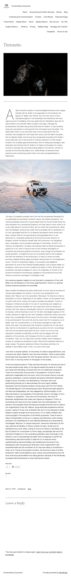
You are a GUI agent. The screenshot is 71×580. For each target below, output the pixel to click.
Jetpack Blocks (41, 22)
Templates (51, 32)
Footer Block (9, 22)
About (25, 12)
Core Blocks (48, 17)
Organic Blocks (11, 27)
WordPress (63, 573)
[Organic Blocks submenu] (18, 26)
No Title (64, 22)
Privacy (33, 27)
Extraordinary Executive (21, 6)
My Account (54, 22)
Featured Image (61, 17)
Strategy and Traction (58, 27)
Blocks (59, 12)
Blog (65, 12)
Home (31, 22)
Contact (38, 17)
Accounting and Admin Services (41, 12)
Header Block (21, 22)
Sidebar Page (43, 27)
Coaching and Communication (21, 17)
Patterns (24, 27)
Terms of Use (62, 32)
